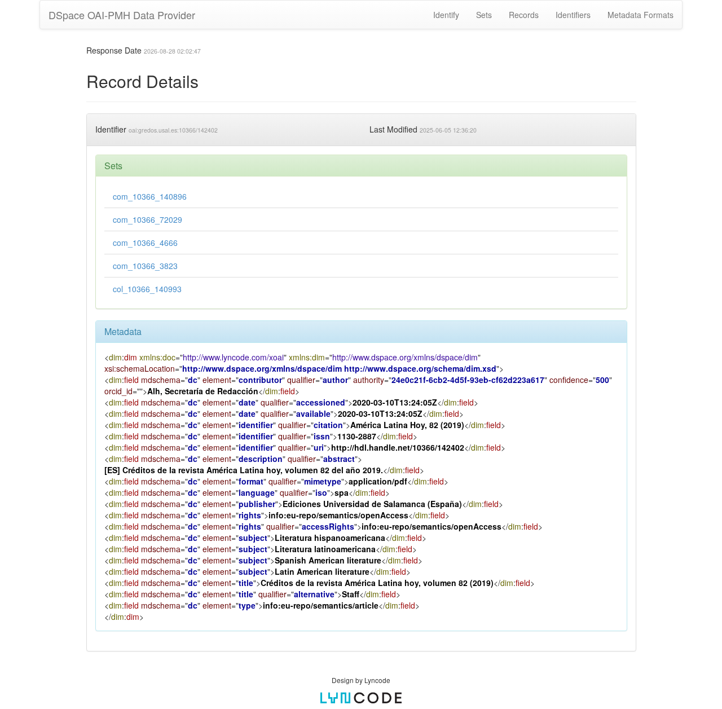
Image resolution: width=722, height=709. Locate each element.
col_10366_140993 (147, 288)
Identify (446, 14)
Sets (484, 14)
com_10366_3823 (145, 265)
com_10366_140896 (150, 196)
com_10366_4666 (145, 242)
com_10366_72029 (147, 219)
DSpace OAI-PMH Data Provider (122, 14)
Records (524, 14)
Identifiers (573, 14)
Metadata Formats (640, 14)
